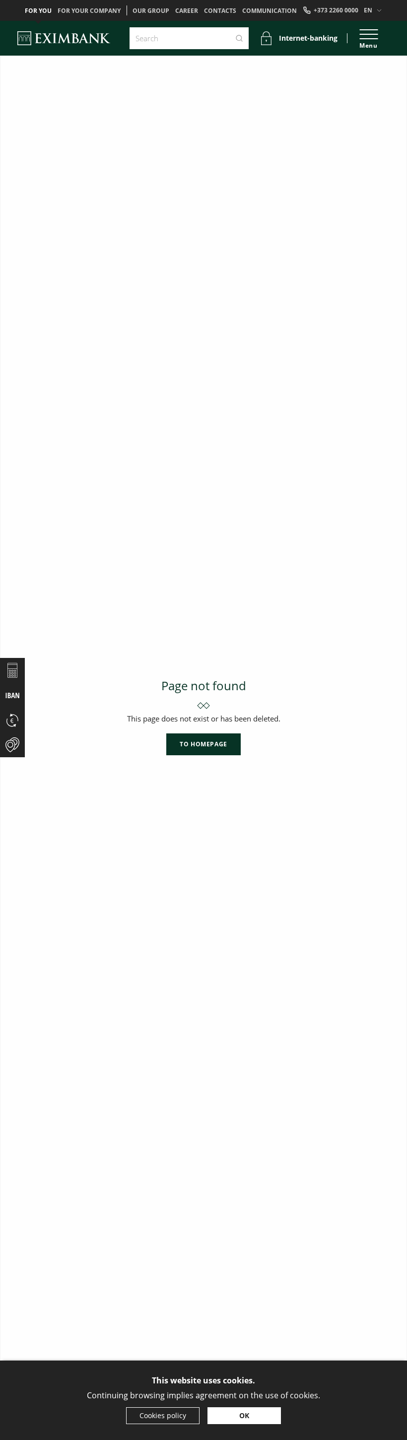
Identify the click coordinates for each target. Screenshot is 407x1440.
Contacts (220, 11)
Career (186, 11)
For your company (89, 11)
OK (244, 1415)
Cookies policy (162, 1415)
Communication (269, 11)
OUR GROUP (151, 11)
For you (38, 11)
